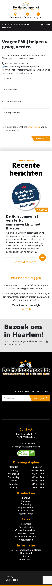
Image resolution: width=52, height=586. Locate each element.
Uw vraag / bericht (11, 112)
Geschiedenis (26, 559)
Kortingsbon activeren (26, 536)
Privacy (9, 576)
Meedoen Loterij (26, 533)
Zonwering (26, 504)
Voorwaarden (26, 539)
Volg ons (38, 17)
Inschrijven (39, 398)
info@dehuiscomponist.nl (27, 446)
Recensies (26, 523)
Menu (46, 24)
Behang (26, 497)
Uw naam (6, 78)
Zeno (15, 579)
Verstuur (40, 138)
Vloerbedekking (26, 510)
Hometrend (26, 553)
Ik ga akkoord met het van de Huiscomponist (26, 128)
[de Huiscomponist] (26, 7)
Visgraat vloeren (26, 507)
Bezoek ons (15, 17)
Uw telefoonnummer (12, 101)
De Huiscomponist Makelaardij (26, 549)
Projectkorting (26, 527)
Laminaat (26, 501)
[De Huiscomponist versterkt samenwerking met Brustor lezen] (26, 196)
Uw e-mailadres (9, 89)
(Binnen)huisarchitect (26, 530)
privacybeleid (33, 126)
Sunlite (26, 556)
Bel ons (27, 17)
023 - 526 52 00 (27, 443)
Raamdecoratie (26, 513)
